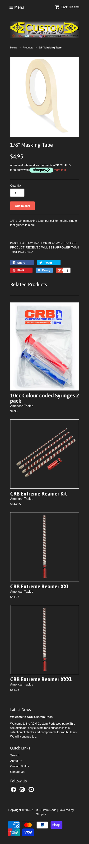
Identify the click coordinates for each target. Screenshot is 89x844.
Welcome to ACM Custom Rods (31, 717)
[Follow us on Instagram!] (23, 791)
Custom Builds (19, 766)
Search (14, 755)
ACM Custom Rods (44, 810)
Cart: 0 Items (70, 7)
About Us (16, 761)
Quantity (15, 185)
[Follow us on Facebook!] (14, 791)
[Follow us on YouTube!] (32, 791)
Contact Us (17, 772)
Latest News (20, 709)
